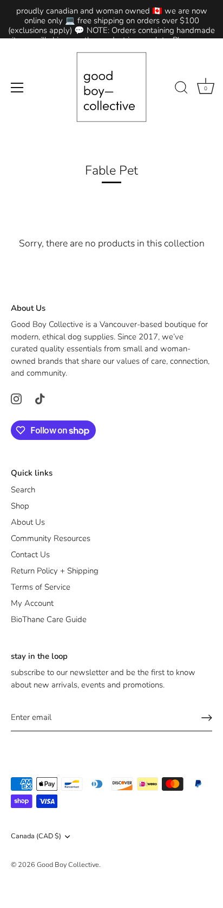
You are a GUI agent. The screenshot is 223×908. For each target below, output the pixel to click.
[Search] (181, 89)
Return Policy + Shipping (55, 570)
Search (23, 489)
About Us (28, 522)
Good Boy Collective (68, 865)
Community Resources (50, 538)
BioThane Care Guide (49, 619)
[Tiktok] (40, 398)
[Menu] (17, 87)
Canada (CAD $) (36, 836)
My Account (32, 603)
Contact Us (30, 554)
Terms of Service (40, 587)
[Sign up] (206, 717)
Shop (20, 505)
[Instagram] (16, 398)
